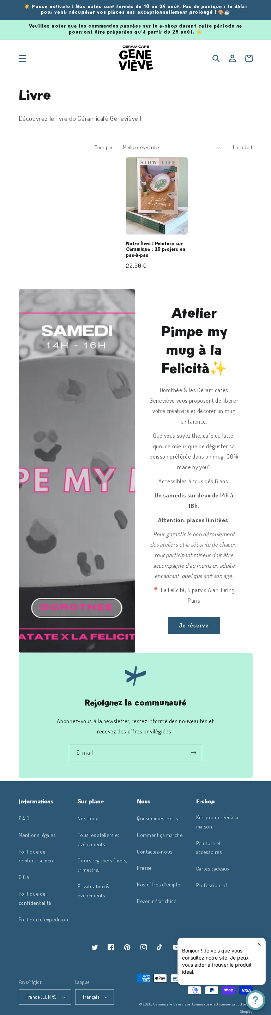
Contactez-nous (155, 851)
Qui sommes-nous (157, 818)
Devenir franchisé (156, 901)
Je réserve (194, 625)
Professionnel (212, 885)
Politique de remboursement (37, 856)
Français (91, 997)
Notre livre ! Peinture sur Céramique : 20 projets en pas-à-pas (155, 250)
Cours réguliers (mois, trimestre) (102, 865)
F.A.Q (24, 818)
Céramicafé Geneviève (172, 1004)
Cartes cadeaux (213, 868)
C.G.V (24, 877)
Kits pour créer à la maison (217, 822)
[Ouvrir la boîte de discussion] (255, 1000)
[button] (22, 58)
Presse (144, 867)
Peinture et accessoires (209, 847)
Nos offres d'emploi (159, 884)
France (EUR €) (41, 997)
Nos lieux (88, 818)
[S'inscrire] (194, 752)
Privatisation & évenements (93, 890)
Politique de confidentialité (35, 898)
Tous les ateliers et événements (98, 839)
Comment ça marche (160, 835)
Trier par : (105, 147)
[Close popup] (259, 944)
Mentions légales (37, 835)
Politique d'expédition (43, 919)
